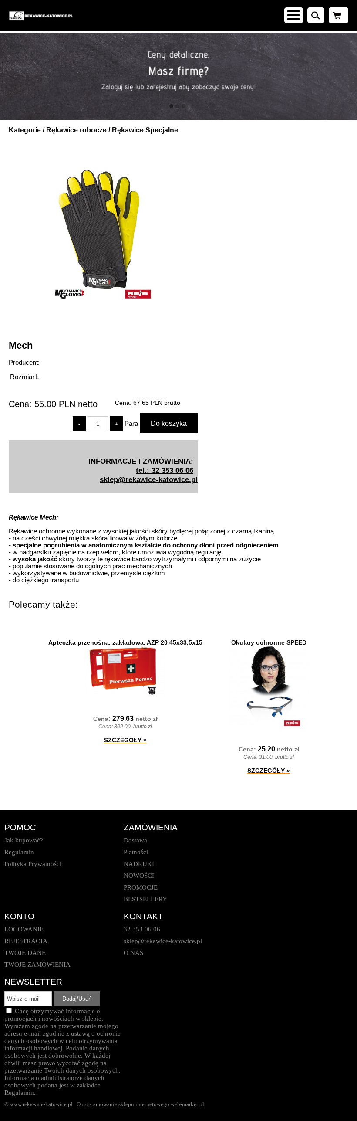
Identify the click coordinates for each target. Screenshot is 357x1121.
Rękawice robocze (76, 130)
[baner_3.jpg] (178, 76)
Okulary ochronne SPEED (268, 642)
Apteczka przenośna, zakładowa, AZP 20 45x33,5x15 (125, 642)
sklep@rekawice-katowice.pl (149, 479)
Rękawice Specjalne (145, 130)
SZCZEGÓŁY (125, 740)
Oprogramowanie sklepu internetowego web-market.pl (140, 1104)
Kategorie (25, 130)
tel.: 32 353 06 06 (164, 470)
